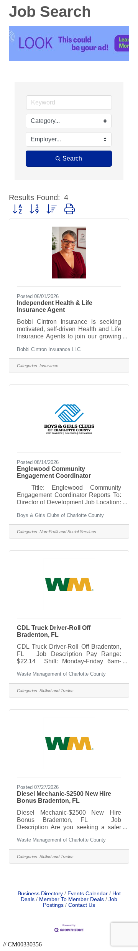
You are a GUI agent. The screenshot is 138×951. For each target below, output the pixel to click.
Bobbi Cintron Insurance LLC (48, 349)
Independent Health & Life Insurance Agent (54, 306)
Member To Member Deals (71, 899)
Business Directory (40, 893)
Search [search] (72, 158)
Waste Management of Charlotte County (61, 674)
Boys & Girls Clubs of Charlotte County (60, 515)
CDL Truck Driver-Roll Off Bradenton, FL (53, 631)
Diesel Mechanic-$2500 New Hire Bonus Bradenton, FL (64, 797)
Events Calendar (87, 893)
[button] (17, 209)
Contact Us (81, 905)
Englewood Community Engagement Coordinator (54, 472)
